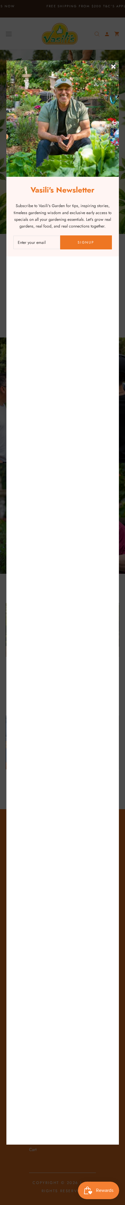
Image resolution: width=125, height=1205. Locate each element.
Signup (86, 242)
